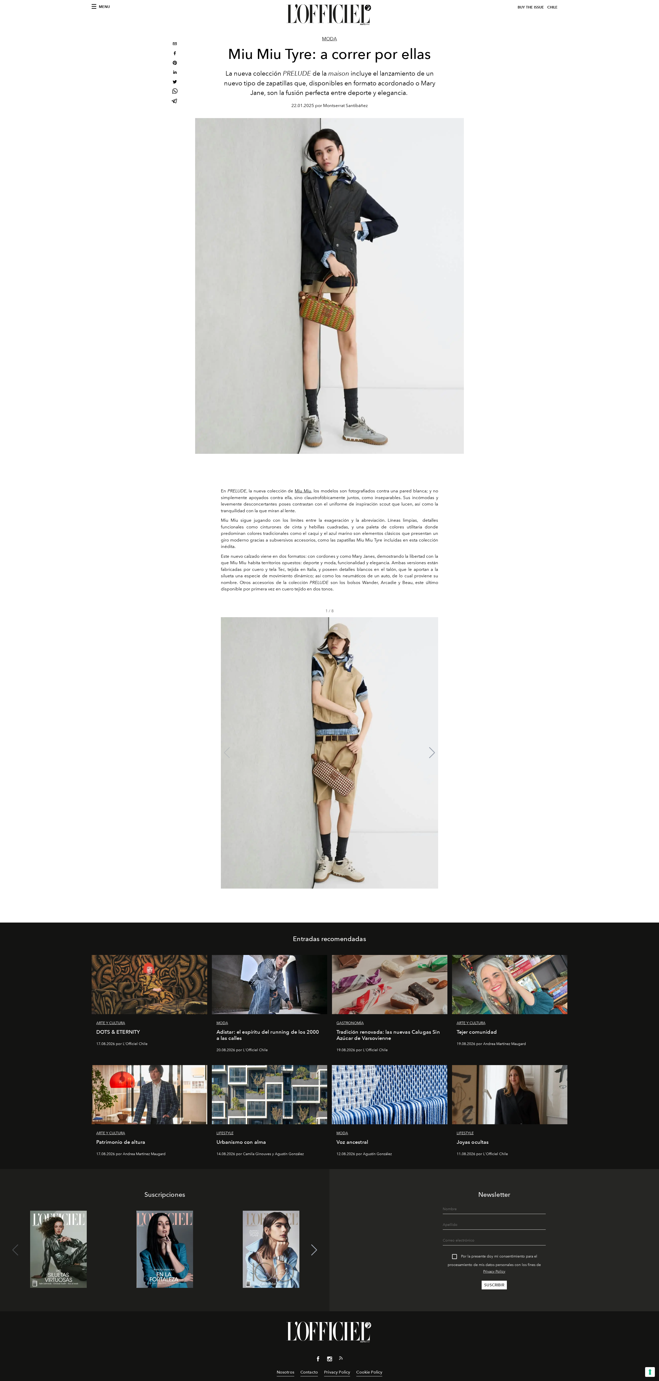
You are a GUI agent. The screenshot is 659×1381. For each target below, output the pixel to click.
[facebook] (175, 54)
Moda (329, 39)
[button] (432, 752)
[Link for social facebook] (318, 1359)
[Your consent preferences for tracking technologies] (650, 1372)
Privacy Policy (494, 1271)
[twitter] (175, 82)
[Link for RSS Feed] (340, 1359)
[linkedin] (175, 73)
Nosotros (285, 1372)
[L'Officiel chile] (329, 14)
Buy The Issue (531, 7)
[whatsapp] (175, 92)
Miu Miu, (303, 490)
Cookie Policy (369, 1372)
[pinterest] (175, 63)
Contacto (309, 1372)
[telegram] (175, 101)
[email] (175, 44)
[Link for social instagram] (329, 1359)
